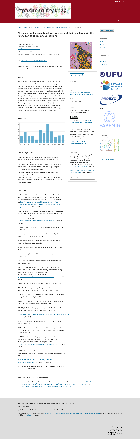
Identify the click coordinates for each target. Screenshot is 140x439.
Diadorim (48, 413)
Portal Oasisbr (29, 415)
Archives (25, 21)
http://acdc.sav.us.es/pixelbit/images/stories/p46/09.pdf (36, 277)
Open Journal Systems (107, 160)
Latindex (76, 413)
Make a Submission (107, 30)
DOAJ (53, 413)
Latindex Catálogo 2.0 (86, 413)
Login (123, 1)
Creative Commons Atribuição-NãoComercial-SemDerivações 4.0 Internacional (79, 143)
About (47, 21)
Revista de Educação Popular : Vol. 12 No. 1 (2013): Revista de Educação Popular (46, 386)
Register (117, 1)
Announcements (36, 21)
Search (121, 21)
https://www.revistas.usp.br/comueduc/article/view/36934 (36, 344)
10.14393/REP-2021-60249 (80, 166)
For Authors (103, 61)
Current (17, 21)
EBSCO (58, 413)
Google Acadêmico (66, 413)
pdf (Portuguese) (78, 75)
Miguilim (97, 413)
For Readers (103, 59)
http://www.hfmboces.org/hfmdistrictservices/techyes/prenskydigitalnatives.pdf (43, 314)
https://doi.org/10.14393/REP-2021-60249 (34, 61)
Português (103, 47)
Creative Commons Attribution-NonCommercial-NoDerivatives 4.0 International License (81, 122)
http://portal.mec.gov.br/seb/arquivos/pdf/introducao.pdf (36, 221)
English (102, 41)
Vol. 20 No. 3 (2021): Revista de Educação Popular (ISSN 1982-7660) (49, 27)
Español (102, 44)
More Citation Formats (77, 178)
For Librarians (103, 64)
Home (19, 27)
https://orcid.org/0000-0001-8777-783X (29, 49)
